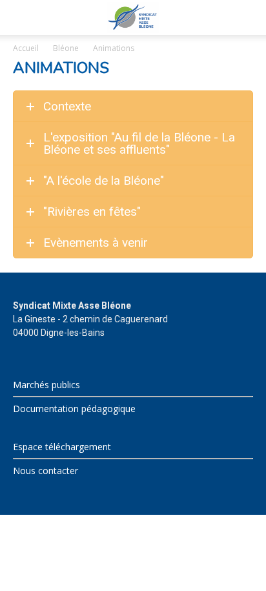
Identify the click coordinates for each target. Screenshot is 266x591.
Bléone (66, 48)
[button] (22, 17)
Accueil (26, 48)
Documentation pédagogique (74, 408)
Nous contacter (45, 470)
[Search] (248, 17)
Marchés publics (46, 384)
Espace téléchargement (62, 447)
